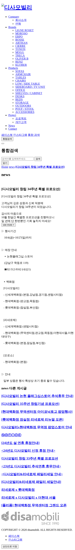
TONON (20, 49)
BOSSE (19, 39)
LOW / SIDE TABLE (27, 83)
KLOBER (21, 64)
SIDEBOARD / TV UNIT (30, 86)
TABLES (20, 77)
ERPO (19, 36)
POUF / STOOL (24, 108)
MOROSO (21, 33)
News (11, 125)
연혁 (18, 23)
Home (4, 166)
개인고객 (21, 122)
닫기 (5, 163)
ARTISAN (21, 42)
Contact (12, 128)
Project (12, 115)
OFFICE (20, 90)
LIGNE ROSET (24, 30)
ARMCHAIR (23, 74)
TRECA (20, 55)
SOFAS (19, 71)
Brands (12, 27)
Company (13, 16)
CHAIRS (20, 80)
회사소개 (21, 20)
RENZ (19, 61)
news (12, 166)
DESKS (19, 96)
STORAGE (22, 102)
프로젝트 (21, 118)
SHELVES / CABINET (28, 93)
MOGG (19, 52)
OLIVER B (21, 58)
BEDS (19, 99)
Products (13, 68)
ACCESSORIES (24, 112)
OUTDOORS (23, 105)
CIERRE (20, 46)
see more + (8, 224)
